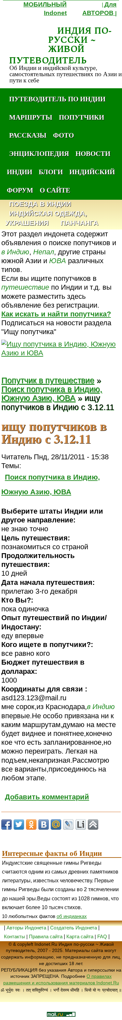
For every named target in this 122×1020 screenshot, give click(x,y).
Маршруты (30, 117)
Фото (63, 135)
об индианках (72, 916)
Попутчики (81, 117)
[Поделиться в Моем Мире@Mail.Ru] (56, 824)
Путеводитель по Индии (57, 99)
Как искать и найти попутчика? (56, 314)
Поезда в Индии (40, 204)
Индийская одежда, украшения (46, 218)
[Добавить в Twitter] (19, 824)
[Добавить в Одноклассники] (31, 824)
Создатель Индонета (73, 927)
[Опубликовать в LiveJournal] (68, 824)
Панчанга (79, 223)
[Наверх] (93, 824)
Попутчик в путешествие (47, 380)
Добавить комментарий (47, 797)
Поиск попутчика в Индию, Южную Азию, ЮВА (51, 393)
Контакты (15, 936)
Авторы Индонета (26, 927)
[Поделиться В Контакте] (43, 824)
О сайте (55, 190)
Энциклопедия (39, 153)
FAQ (102, 936)
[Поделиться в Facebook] (6, 824)
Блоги (51, 172)
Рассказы (28, 135)
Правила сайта (45, 936)
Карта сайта (79, 936)
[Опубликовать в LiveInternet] (80, 824)
